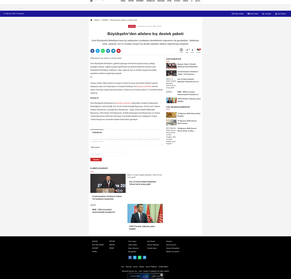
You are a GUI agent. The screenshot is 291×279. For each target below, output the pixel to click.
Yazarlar (267, 14)
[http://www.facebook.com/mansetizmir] (130, 257)
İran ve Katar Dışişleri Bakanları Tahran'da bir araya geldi (142, 183)
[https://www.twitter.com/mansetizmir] (135, 257)
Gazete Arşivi (152, 248)
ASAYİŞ (95, 241)
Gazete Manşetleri (172, 248)
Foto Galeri (254, 14)
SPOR (111, 248)
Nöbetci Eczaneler (172, 251)
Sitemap (129, 267)
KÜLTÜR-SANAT (98, 245)
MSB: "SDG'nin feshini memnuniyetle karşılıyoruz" (104, 211)
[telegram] (108, 51)
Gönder (96, 159)
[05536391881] (139, 257)
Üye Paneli (281, 14)
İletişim (141, 267)
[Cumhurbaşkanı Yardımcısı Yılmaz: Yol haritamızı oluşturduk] (108, 183)
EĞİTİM (112, 241)
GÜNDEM (105, 20)
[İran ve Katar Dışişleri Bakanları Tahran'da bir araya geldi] (145, 176)
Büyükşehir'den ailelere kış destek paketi (123, 20)
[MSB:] (108, 205)
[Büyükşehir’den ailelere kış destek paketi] (106, 58)
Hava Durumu (171, 245)
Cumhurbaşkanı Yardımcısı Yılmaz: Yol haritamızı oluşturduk (107, 197)
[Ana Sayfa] (91, 20)
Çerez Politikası (151, 267)
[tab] (96, 132)
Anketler (169, 241)
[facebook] (92, 51)
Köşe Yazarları (133, 248)
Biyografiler (132, 251)
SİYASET (95, 248)
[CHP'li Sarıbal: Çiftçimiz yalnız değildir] (145, 213)
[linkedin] (113, 51)
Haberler (97, 20)
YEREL (94, 251)
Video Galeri (238, 14)
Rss (122, 267)
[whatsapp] (103, 51)
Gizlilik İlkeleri (163, 267)
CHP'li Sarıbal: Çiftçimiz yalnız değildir (142, 227)
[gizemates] (144, 257)
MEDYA (112, 245)
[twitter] (98, 51)
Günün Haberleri (153, 245)
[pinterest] (119, 51)
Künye (135, 267)
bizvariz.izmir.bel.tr (143, 86)
